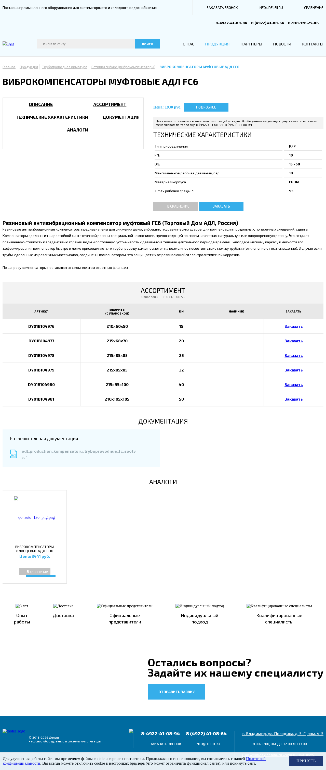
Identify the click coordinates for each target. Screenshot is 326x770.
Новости (282, 43)
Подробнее (206, 107)
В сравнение (178, 206)
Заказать (221, 206)
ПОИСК (147, 44)
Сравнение (313, 7)
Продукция (217, 43)
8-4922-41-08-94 (231, 23)
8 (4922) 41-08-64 (267, 23)
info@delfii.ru (271, 7)
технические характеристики (52, 117)
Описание (41, 104)
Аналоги (77, 130)
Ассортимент (109, 104)
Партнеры (251, 43)
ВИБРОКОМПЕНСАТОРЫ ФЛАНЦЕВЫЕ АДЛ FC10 (34, 549)
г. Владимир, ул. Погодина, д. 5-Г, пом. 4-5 (282, 733)
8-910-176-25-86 (303, 23)
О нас (188, 43)
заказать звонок (222, 7)
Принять (306, 761)
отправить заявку (176, 692)
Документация (121, 117)
